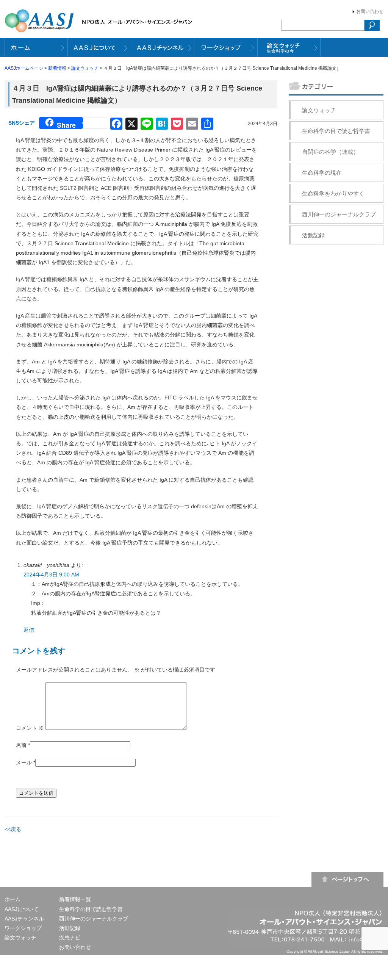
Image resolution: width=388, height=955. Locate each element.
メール (24, 762)
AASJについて (22, 909)
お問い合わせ (369, 11)
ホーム (12, 899)
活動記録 (313, 235)
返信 (28, 630)
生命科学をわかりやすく (333, 193)
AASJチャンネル (24, 919)
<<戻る (13, 829)
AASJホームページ (24, 68)
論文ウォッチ (85, 68)
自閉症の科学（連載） (330, 152)
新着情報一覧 (75, 899)
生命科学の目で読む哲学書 (336, 131)
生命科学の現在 (322, 172)
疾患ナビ (69, 938)
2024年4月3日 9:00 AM (51, 574)
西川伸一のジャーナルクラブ (339, 214)
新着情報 (57, 68)
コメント (30, 728)
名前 (21, 745)
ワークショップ (23, 928)
